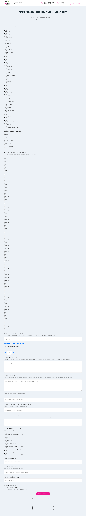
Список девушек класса (12, 375)
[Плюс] (13, 353)
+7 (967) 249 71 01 (48, 3)
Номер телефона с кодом (12, 477)
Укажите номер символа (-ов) (14, 333)
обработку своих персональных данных (53, 498)
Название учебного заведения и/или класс (18, 404)
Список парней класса (11, 357)
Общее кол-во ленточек (12, 347)
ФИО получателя (10, 458)
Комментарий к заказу (11, 415)
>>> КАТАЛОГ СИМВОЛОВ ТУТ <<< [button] (14, 343)
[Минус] (5, 353)
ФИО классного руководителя (14, 394)
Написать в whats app (49, 2)
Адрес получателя (10, 466)
